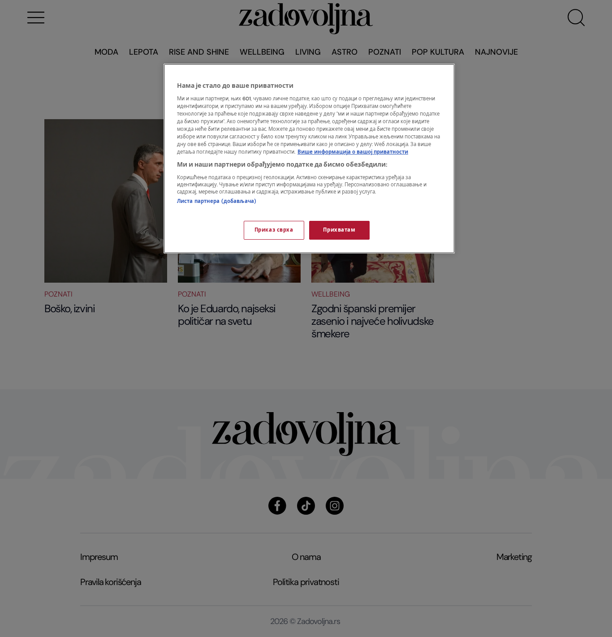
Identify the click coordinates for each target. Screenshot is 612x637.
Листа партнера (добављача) (216, 201)
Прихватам (339, 230)
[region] (309, 159)
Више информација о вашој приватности (352, 152)
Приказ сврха (273, 230)
